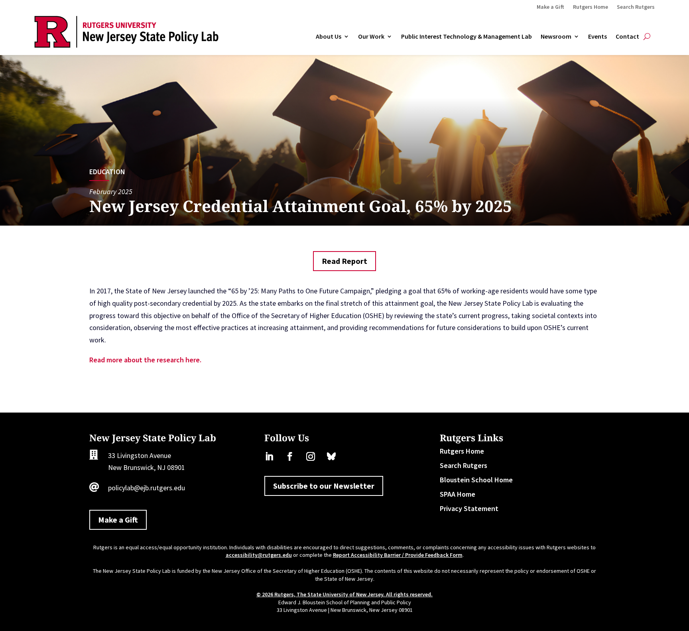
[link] (126, 45)
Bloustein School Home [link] (476, 479)
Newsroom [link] (556, 36)
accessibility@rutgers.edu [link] (259, 554)
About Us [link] (328, 36)
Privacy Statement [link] (469, 508)
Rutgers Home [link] (590, 7)
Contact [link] (627, 36)
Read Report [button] (344, 261)
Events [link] (597, 36)
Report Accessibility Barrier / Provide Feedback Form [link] (398, 554)
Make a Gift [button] (118, 520)
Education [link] (107, 171)
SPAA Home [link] (457, 494)
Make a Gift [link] (550, 7)
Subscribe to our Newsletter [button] (323, 486)
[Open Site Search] (647, 36)
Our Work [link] (371, 36)
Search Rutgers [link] (636, 7)
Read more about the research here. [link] (145, 359)
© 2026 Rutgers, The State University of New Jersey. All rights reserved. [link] (344, 594)
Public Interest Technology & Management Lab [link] (466, 36)
